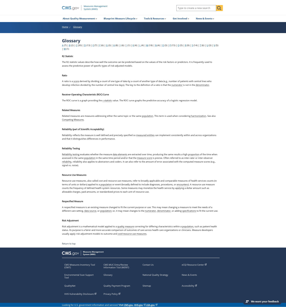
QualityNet (69, 285)
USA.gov (150, 304)
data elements (120, 154)
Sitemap (147, 285)
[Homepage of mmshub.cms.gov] (90, 9)
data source (90, 210)
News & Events (189, 274)
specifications (189, 210)
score (76, 81)
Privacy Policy (111, 293)
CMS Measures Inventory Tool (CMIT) (79, 266)
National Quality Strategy (155, 274)
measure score (144, 157)
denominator (202, 84)
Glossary (108, 274)
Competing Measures (73, 119)
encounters (182, 184)
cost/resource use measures (132, 233)
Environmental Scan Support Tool (79, 276)
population (147, 115)
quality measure (125, 226)
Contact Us (148, 264)
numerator (176, 84)
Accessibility (188, 285)
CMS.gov (128, 304)
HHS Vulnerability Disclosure (79, 293)
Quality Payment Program (117, 285)
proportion (193, 154)
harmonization (198, 115)
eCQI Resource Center (193, 264)
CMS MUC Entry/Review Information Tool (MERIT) (116, 266)
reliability (67, 161)
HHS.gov (138, 304)
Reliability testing (70, 154)
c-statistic (107, 100)
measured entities (145, 135)
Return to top (69, 244)
